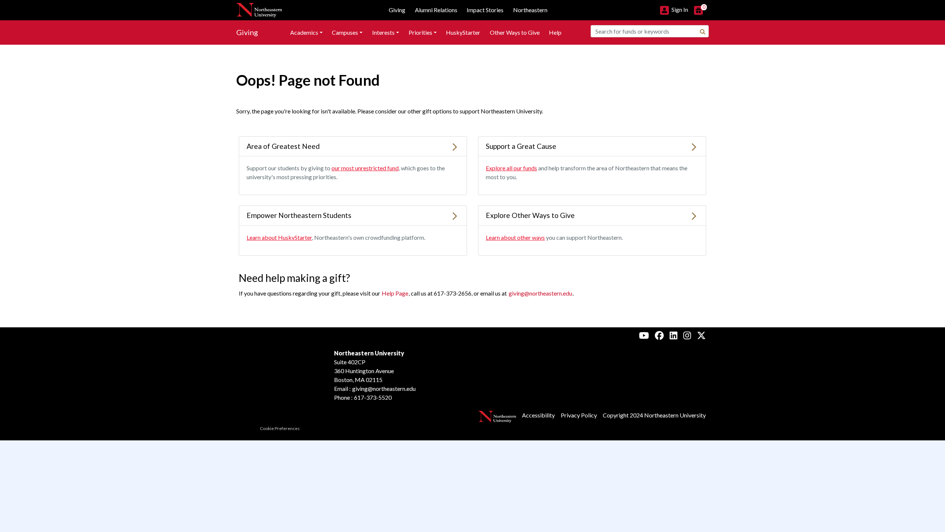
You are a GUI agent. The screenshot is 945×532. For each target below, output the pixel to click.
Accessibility (538, 415)
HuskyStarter (463, 32)
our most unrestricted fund (365, 167)
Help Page (395, 293)
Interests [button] (383, 32)
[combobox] (650, 31)
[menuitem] (306, 32)
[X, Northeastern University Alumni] (701, 335)
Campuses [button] (345, 32)
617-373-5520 (373, 397)
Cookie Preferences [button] (280, 428)
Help (555, 32)
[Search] (702, 31)
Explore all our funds (511, 167)
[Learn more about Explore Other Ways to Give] (694, 215)
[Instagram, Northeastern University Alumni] (687, 335)
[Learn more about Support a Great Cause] (694, 146)
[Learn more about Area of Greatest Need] (454, 146)
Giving (247, 32)
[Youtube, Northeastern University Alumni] (644, 335)
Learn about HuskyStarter (279, 237)
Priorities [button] (420, 32)
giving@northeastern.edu (540, 293)
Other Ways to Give (515, 32)
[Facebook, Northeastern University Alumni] (659, 335)
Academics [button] (304, 32)
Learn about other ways (515, 237)
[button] (674, 9)
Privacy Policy (579, 415)
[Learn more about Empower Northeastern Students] (454, 215)
